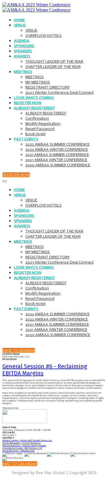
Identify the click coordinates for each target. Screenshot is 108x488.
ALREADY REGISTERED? (34, 108)
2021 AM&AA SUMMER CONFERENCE (57, 154)
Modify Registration (42, 123)
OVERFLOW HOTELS (43, 35)
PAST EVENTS (26, 139)
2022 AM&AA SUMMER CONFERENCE (57, 144)
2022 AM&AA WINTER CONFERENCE (56, 149)
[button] (16, 174)
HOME (19, 20)
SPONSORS (24, 45)
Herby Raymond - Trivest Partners (21, 443)
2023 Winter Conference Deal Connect (59, 92)
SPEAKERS (23, 51)
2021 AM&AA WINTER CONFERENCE (56, 159)
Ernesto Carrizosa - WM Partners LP (22, 448)
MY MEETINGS (37, 82)
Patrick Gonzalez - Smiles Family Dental (24, 445)
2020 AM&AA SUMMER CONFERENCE (57, 165)
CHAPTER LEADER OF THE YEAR (53, 66)
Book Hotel (35, 133)
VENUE (20, 25)
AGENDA (21, 40)
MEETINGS (23, 71)
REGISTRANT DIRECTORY (47, 87)
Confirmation (37, 118)
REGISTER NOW (27, 102)
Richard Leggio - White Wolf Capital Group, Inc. (27, 440)
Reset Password (39, 128)
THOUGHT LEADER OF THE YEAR (54, 61)
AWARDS (22, 56)
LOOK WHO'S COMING (34, 97)
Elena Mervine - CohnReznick (18, 450)
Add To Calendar (19, 463)
